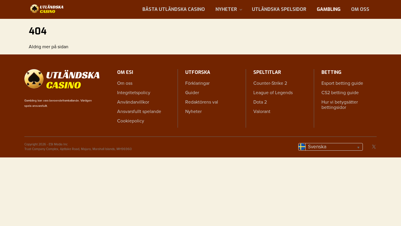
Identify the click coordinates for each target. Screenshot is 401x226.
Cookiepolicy (130, 121)
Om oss (360, 9)
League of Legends (273, 93)
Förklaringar (197, 83)
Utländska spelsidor (279, 9)
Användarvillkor (133, 102)
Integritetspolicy (133, 93)
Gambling (329, 9)
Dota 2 (260, 102)
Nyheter (226, 9)
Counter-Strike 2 (270, 83)
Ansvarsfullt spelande (139, 111)
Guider (192, 93)
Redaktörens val (201, 102)
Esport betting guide (342, 83)
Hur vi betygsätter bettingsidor (339, 104)
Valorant (261, 111)
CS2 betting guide (340, 93)
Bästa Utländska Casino (173, 9)
